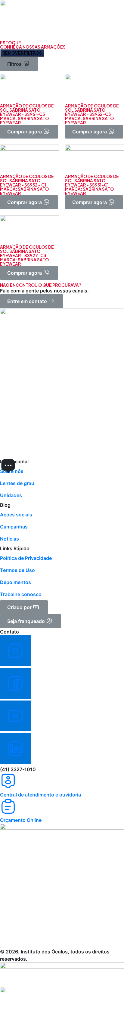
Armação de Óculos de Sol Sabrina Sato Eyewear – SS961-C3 (27, 110)
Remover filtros (22, 53)
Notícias (9, 539)
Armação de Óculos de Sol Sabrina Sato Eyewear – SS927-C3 (27, 251)
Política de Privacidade (26, 558)
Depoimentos (15, 582)
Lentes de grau (17, 483)
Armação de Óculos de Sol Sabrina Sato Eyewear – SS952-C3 (92, 110)
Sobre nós (11, 471)
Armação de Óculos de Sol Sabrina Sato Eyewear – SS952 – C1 (27, 180)
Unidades (11, 495)
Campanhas (14, 527)
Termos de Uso (17, 570)
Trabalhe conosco (21, 594)
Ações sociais (16, 515)
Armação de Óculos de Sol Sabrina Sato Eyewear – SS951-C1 (92, 180)
